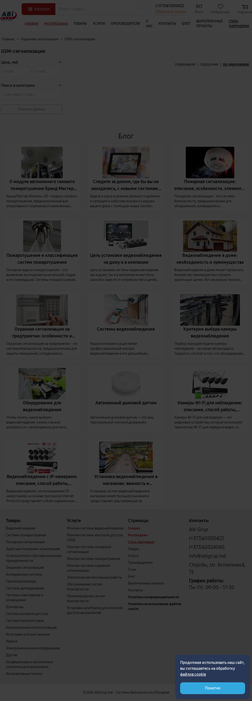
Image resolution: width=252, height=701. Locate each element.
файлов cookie (193, 674)
